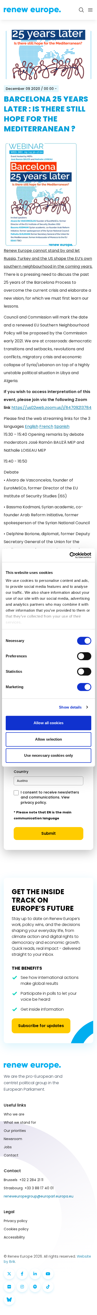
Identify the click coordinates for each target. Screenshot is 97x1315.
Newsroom (13, 1138)
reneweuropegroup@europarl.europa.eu (38, 1196)
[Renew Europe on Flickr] (9, 1286)
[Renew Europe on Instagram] (22, 1286)
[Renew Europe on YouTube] (48, 1273)
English (31, 426)
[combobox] (48, 780)
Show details (70, 707)
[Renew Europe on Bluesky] (9, 1299)
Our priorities (15, 1130)
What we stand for (20, 1122)
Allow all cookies (48, 723)
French (46, 426)
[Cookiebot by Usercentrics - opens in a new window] (69, 555)
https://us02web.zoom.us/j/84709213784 (51, 407)
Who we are (14, 1114)
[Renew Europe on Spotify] (35, 1286)
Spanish (61, 426)
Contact (11, 1155)
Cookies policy (16, 1229)
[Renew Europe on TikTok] (48, 1286)
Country (21, 771)
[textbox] (22, 781)
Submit (48, 833)
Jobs (8, 1147)
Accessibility (14, 1237)
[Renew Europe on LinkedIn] (35, 1273)
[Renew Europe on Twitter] (9, 1273)
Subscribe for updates (41, 1026)
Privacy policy (15, 1220)
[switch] (84, 656)
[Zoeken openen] (81, 10)
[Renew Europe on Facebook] (22, 1273)
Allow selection (48, 739)
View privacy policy (45, 800)
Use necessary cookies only (48, 755)
